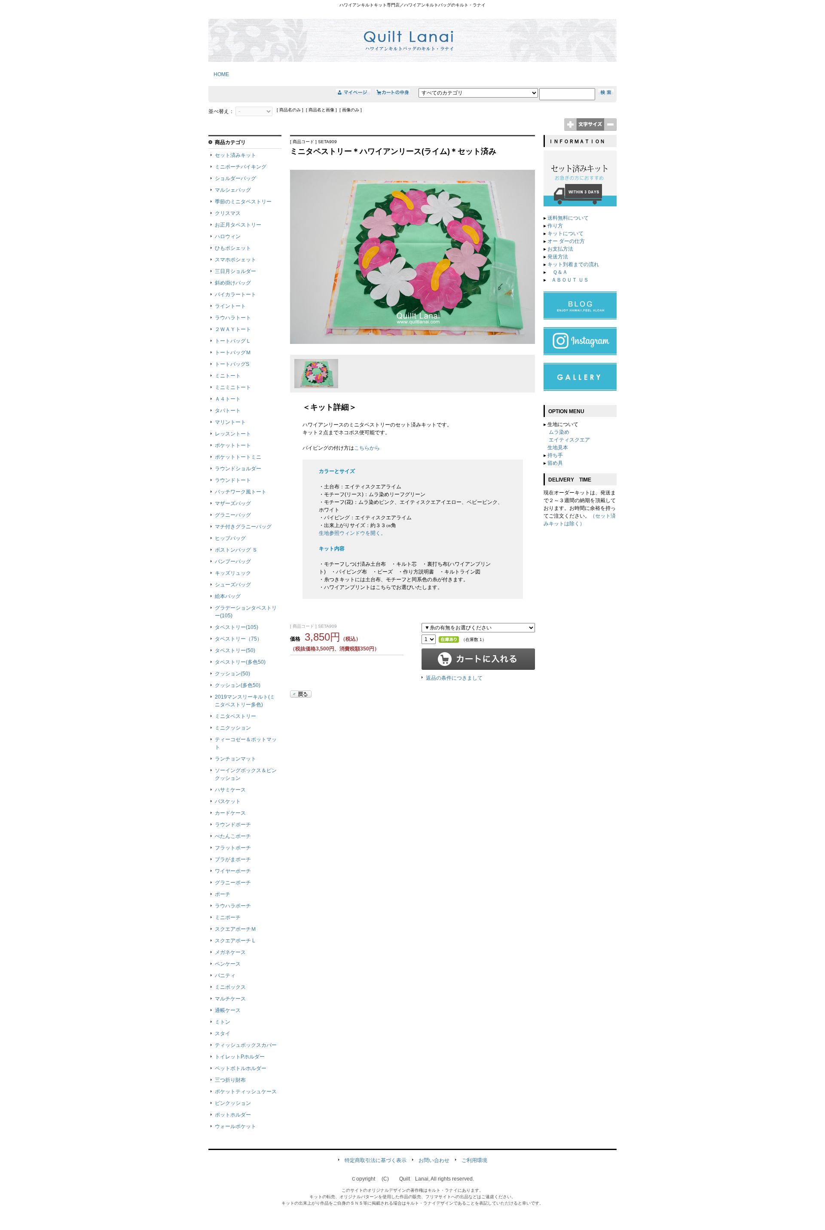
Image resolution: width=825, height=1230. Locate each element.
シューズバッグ (233, 585)
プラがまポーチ (233, 859)
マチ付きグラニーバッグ (243, 527)
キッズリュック (233, 573)
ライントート (230, 306)
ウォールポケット (235, 1126)
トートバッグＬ (233, 341)
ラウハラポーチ (233, 906)
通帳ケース (228, 1010)
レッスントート (233, 434)
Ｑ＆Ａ (559, 272)
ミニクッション (233, 728)
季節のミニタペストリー (243, 202)
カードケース (230, 813)
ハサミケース (230, 790)
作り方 (555, 226)
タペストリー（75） (238, 639)
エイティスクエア (569, 440)
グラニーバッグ (233, 515)
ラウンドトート (233, 480)
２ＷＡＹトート (233, 329)
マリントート (230, 422)
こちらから (367, 448)
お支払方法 (560, 249)
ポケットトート (233, 445)
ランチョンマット (235, 759)
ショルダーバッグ (235, 178)
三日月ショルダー (235, 271)
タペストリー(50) (235, 650)
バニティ (225, 975)
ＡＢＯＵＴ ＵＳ (570, 280)
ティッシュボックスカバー (246, 1045)
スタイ (222, 1034)
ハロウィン (228, 236)
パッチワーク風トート (240, 492)
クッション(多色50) (237, 685)
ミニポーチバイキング (240, 167)
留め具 (555, 463)
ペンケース (228, 964)
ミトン (222, 1022)
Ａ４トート (228, 399)
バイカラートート (235, 294)
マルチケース (230, 999)
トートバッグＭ (233, 353)
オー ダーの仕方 (566, 241)
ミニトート (228, 376)
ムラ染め (559, 432)
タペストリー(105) (236, 627)
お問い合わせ (434, 1160)
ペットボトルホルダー (240, 1068)
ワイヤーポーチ (233, 871)
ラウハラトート (233, 318)
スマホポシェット (235, 260)
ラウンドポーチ (233, 825)
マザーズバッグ (233, 503)
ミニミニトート (233, 387)
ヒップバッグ (230, 538)
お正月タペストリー (238, 225)
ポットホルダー (233, 1115)
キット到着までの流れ (573, 264)
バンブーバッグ (233, 561)
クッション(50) (232, 674)
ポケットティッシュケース (246, 1092)
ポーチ (222, 894)
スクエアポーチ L (235, 941)
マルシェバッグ (233, 190)
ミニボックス (230, 987)
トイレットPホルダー (240, 1057)
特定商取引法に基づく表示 (375, 1160)
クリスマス (228, 213)
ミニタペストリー (235, 716)
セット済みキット (235, 155)
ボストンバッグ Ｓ (236, 550)
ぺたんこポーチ (233, 836)
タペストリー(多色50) (240, 662)
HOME (218, 74)
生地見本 (557, 448)
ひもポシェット (233, 248)
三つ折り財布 (230, 1080)
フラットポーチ (233, 848)
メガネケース (230, 952)
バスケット (228, 801)
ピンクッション (233, 1103)
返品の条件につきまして (454, 678)
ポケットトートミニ (238, 457)
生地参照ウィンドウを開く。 (352, 533)
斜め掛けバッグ (233, 283)
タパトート (228, 411)
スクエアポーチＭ (235, 929)
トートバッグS (232, 364)
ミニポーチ (228, 917)
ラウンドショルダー (238, 469)
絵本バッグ (228, 596)
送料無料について (568, 218)
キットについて (565, 233)
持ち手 (555, 455)
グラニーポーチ (233, 883)
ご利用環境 (474, 1160)
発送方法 (557, 257)
